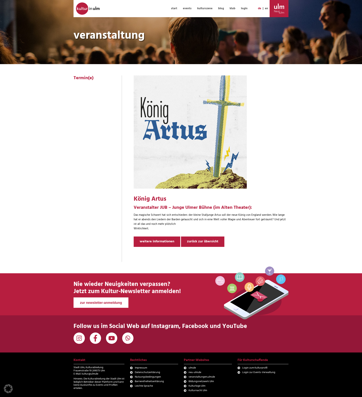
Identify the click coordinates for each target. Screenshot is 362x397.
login (244, 8)
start (174, 8)
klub (232, 8)
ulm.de (192, 368)
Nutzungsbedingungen (148, 377)
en (266, 8)
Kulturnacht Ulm (198, 390)
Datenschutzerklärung (147, 372)
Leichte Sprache (144, 386)
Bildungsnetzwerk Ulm (201, 381)
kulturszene (204, 8)
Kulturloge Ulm (197, 386)
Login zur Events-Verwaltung (258, 372)
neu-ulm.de (195, 372)
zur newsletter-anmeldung (101, 303)
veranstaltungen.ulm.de (202, 377)
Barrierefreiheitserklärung (149, 381)
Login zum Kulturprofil (254, 368)
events (187, 8)
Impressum (141, 368)
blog (221, 8)
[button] (8, 388)
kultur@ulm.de (90, 374)
